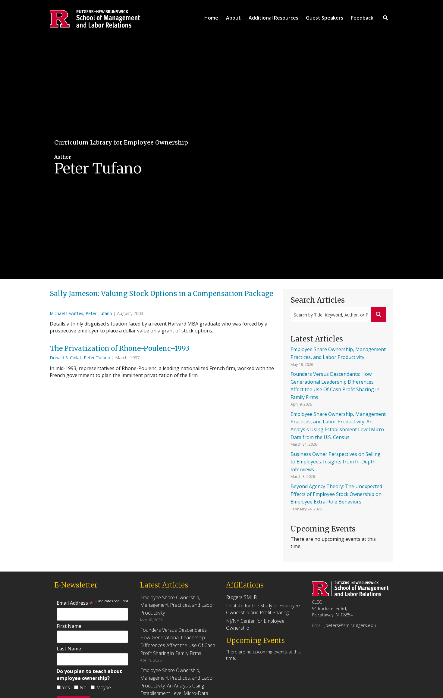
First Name (69, 626)
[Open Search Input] (385, 17)
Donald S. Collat (65, 357)
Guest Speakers (324, 17)
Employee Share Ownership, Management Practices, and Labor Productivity (177, 605)
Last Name (69, 648)
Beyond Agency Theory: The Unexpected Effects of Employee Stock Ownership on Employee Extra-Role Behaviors (336, 494)
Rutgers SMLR (241, 597)
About (233, 17)
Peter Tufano (99, 313)
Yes (66, 687)
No (83, 687)
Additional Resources (273, 17)
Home (211, 17)
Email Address (75, 602)
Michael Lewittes (66, 313)
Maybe (103, 687)
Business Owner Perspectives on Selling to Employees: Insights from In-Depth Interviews (336, 462)
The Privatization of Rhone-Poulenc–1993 (120, 348)
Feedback (362, 17)
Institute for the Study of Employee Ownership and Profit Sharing (263, 609)
